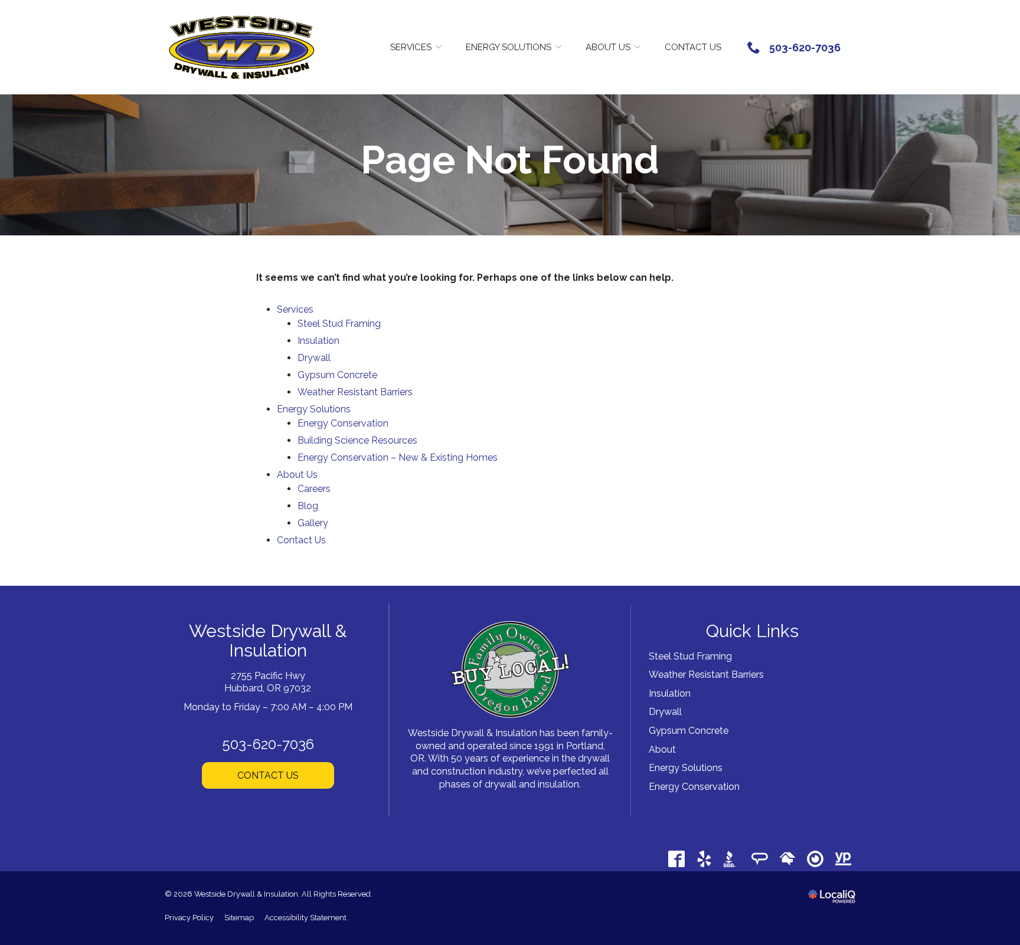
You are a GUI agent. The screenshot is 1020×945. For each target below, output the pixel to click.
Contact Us (693, 47)
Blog (308, 505)
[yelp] (704, 858)
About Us (608, 47)
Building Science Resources (357, 440)
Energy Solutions (508, 47)
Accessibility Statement (305, 917)
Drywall (314, 357)
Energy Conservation (343, 423)
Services (410, 47)
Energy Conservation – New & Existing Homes (398, 457)
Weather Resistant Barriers (355, 392)
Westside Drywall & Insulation (267, 641)
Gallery (313, 523)
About (662, 749)
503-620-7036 (268, 744)
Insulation (318, 340)
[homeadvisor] (787, 858)
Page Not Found (510, 160)
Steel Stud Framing (339, 323)
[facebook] (676, 858)
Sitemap (239, 917)
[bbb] (731, 858)
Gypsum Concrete (337, 374)
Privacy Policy (189, 917)
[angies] (759, 858)
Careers (314, 488)
